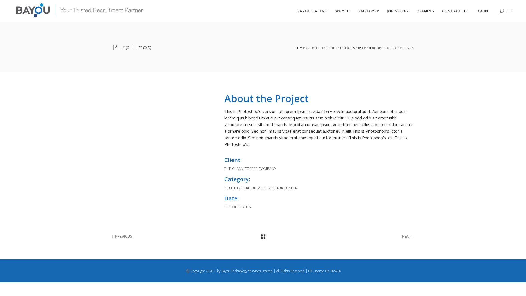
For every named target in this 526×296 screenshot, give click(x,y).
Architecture (322, 48)
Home (299, 48)
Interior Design (374, 48)
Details (347, 48)
